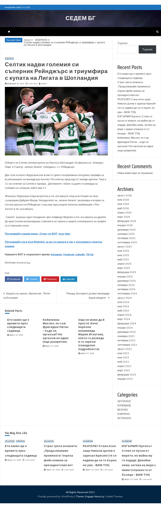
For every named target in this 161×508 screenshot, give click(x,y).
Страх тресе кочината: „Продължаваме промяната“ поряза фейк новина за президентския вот (61, 455)
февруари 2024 (126, 323)
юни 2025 (123, 255)
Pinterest (51, 279)
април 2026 (124, 212)
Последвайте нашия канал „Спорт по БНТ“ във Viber (37, 233)
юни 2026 (123, 203)
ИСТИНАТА (124, 418)
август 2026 (124, 195)
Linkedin (70, 279)
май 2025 (123, 259)
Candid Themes (114, 496)
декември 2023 (126, 331)
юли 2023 (123, 353)
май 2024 (123, 310)
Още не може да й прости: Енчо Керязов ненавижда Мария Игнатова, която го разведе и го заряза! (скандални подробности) (91, 334)
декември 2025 (126, 229)
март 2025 (123, 267)
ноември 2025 (126, 233)
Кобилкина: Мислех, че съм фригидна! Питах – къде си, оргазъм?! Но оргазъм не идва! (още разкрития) (56, 331)
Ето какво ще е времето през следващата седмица (18, 325)
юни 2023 (123, 357)
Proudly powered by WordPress (56, 496)
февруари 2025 (126, 272)
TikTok (90, 254)
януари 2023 (125, 378)
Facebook (68, 254)
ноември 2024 (126, 285)
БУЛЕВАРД (124, 405)
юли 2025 (123, 250)
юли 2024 (123, 302)
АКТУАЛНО (124, 401)
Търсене (122, 43)
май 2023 (123, 361)
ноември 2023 (126, 336)
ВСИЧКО (122, 409)
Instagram (56, 254)
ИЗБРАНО (9, 58)
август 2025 (124, 246)
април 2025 (124, 263)
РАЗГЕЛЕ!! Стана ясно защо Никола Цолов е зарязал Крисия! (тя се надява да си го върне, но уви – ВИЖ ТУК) (100, 455)
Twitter (33, 279)
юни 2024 (123, 306)
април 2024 (124, 314)
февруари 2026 (126, 221)
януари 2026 (125, 225)
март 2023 (123, 370)
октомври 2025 (126, 238)
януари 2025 (125, 276)
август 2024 (124, 297)
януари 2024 (125, 327)
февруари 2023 (126, 374)
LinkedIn (80, 254)
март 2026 (123, 216)
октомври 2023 (126, 340)
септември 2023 (127, 344)
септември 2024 (127, 293)
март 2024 (123, 319)
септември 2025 (127, 242)
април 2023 (124, 366)
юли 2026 (123, 199)
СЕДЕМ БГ (81, 18)
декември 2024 (126, 280)
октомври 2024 (126, 289)
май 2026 (123, 208)
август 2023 (124, 349)
